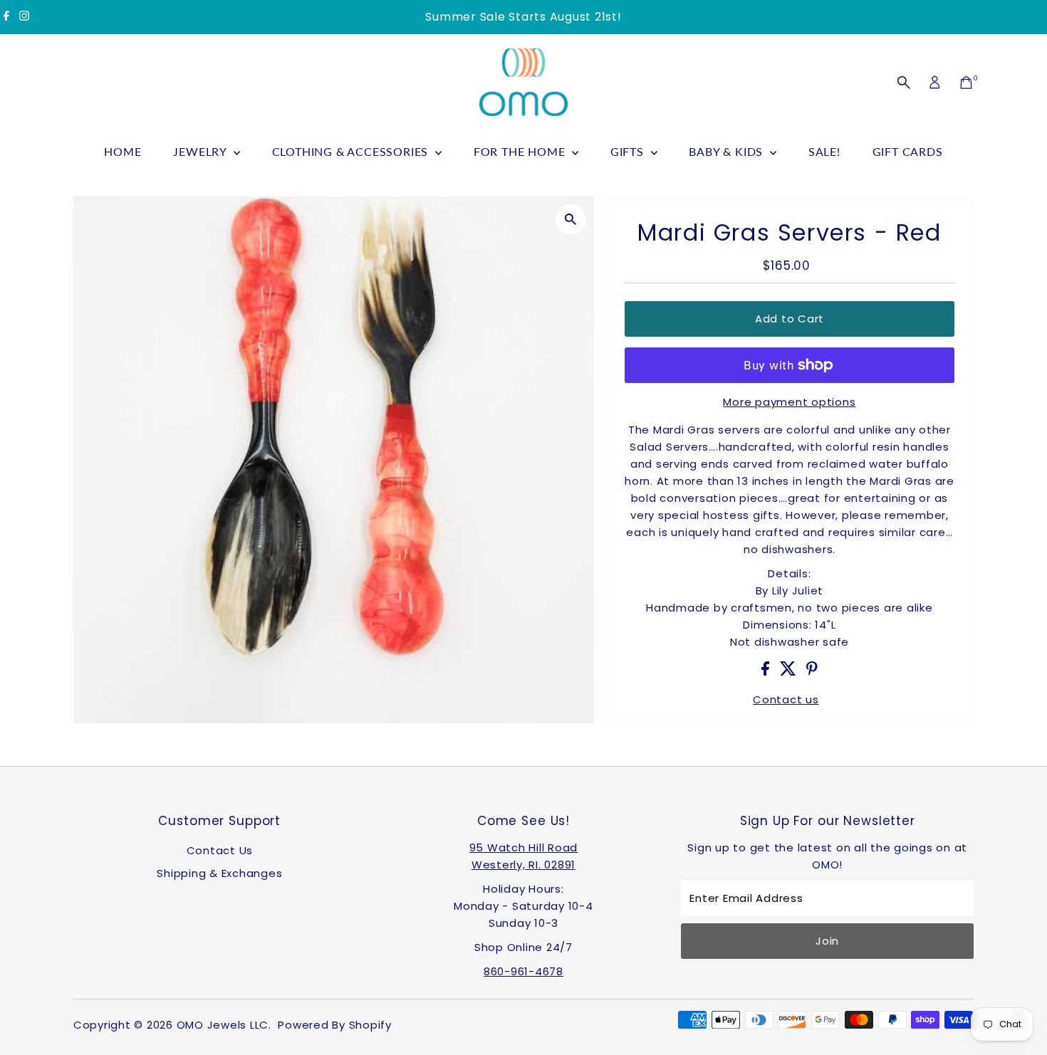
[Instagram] (24, 17)
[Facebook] (6, 17)
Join (827, 940)
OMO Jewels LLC (223, 1024)
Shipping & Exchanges (219, 873)
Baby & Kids (727, 151)
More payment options (789, 401)
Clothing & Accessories (352, 151)
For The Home (521, 151)
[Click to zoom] (571, 220)
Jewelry (201, 151)
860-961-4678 (523, 971)
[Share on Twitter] (790, 671)
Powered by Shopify (335, 1024)
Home (122, 151)
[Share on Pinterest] (812, 671)
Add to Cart (789, 318)
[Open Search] (903, 82)
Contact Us (220, 850)
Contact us (786, 699)
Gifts (628, 151)
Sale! (824, 151)
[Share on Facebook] (767, 671)
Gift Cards (907, 151)
